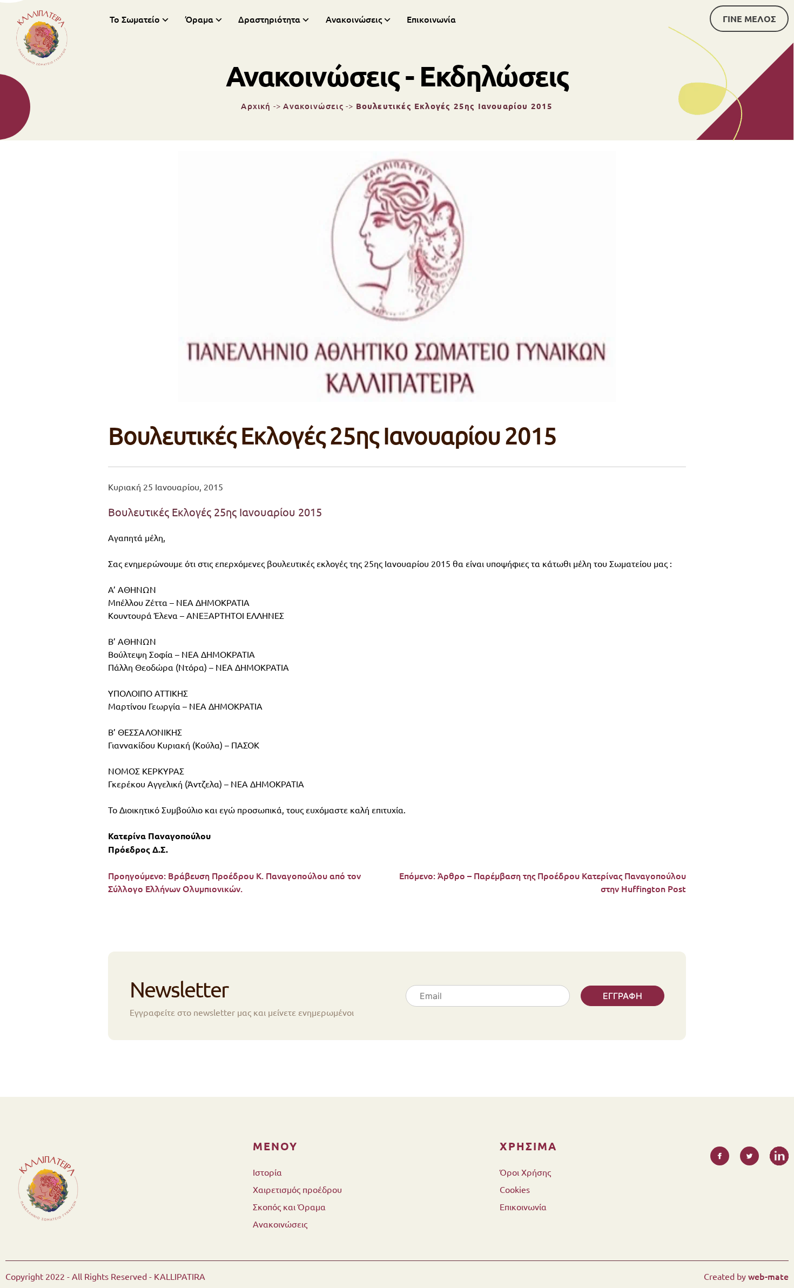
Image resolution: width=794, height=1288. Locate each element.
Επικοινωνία (431, 19)
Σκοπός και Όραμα (289, 1206)
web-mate (768, 1276)
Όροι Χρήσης (525, 1171)
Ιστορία (267, 1171)
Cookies (515, 1189)
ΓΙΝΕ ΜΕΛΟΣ (749, 18)
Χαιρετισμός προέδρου (297, 1189)
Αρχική (256, 105)
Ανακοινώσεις (354, 19)
